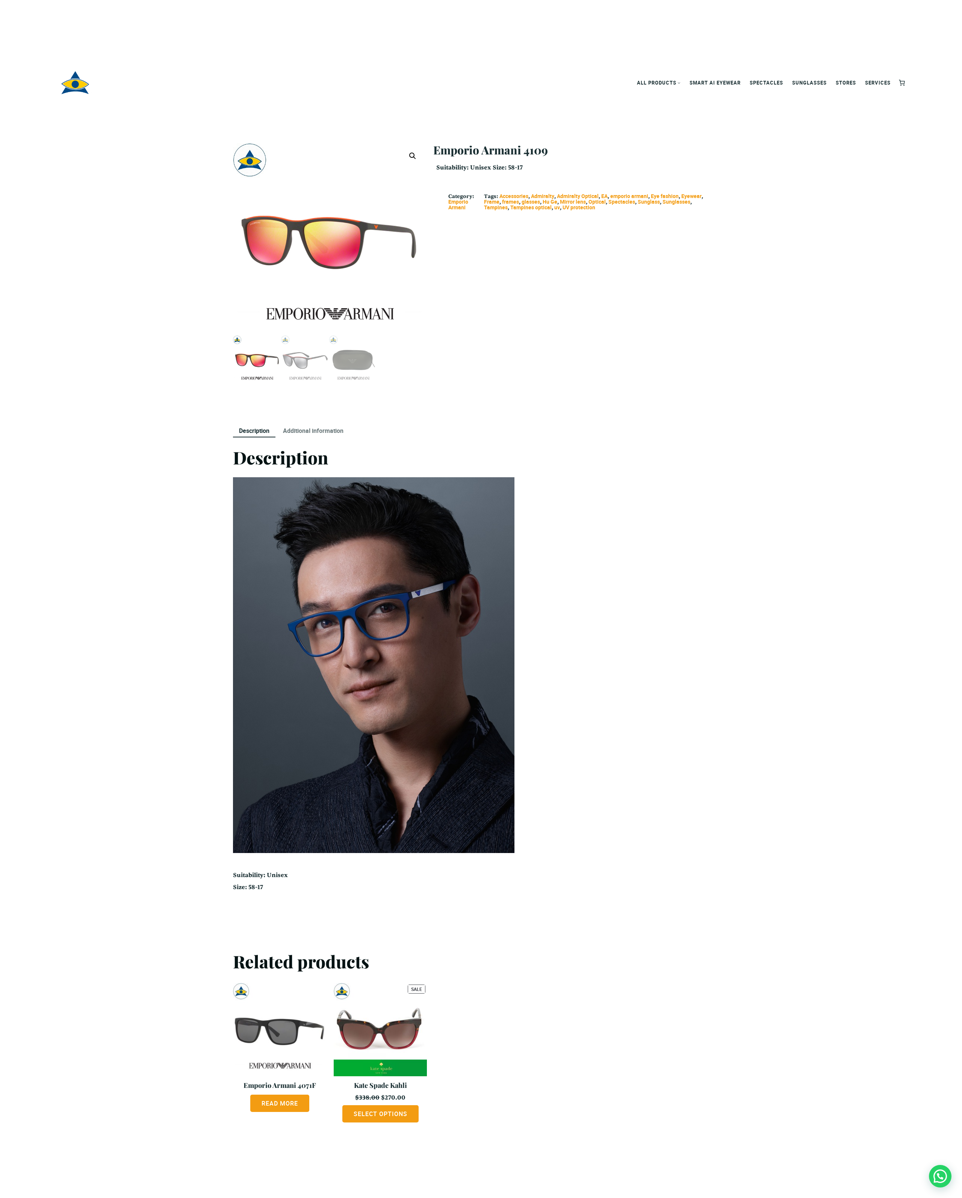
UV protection (579, 207)
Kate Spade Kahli (380, 1085)
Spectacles (621, 201)
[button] (412, 156)
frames (510, 201)
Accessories (513, 196)
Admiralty (542, 196)
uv (557, 207)
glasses (531, 201)
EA (604, 196)
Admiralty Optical (578, 196)
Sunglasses (676, 201)
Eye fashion (665, 196)
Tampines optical (531, 207)
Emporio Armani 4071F (280, 1085)
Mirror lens (573, 201)
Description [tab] (254, 431)
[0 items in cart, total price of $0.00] (901, 82)
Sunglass (649, 201)
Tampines (496, 207)
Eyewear (691, 196)
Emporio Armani (458, 204)
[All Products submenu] (679, 82)
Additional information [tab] (313, 431)
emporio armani (629, 196)
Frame (491, 201)
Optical (597, 201)
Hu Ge (550, 201)
